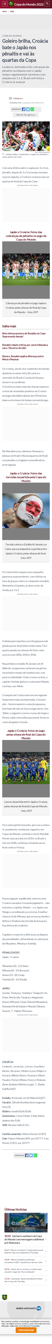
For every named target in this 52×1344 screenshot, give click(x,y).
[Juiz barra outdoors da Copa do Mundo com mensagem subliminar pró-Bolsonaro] (26, 1222)
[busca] (47, 3)
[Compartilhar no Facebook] (23, 110)
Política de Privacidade (31, 1326)
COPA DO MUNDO (12, 35)
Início (4, 11)
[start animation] (9, 247)
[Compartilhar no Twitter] (28, 110)
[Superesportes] (10, 4)
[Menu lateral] (4, 3)
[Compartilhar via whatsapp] (32, 109)
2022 (12, 11)
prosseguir (26, 1330)
